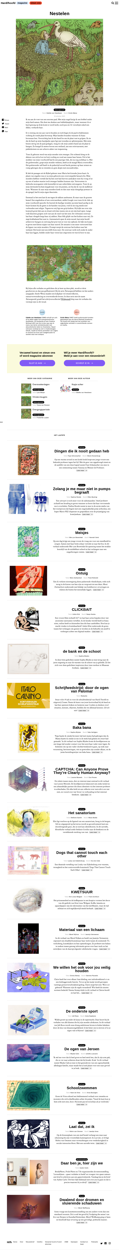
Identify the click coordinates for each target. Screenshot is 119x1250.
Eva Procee (93, 777)
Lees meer (80, 470)
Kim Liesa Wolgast (75, 897)
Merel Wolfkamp (84, 1208)
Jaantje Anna (93, 1131)
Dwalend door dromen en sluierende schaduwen (82, 1201)
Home (15, 1242)
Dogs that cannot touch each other (81, 854)
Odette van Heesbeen (54, 113)
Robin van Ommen (76, 1131)
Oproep (81, 684)
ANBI (66, 1242)
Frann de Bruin (94, 897)
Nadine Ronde (76, 497)
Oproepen (74, 1242)
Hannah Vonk (94, 537)
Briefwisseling (82, 1159)
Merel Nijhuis (74, 934)
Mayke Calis (74, 1054)
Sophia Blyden (84, 656)
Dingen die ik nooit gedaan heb (81, 451)
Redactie (84, 696)
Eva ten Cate (95, 861)
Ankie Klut (76, 614)
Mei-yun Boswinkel (76, 537)
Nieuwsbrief (30, 1242)
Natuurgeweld (59, 110)
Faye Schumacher (74, 456)
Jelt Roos (75, 1016)
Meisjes (81, 533)
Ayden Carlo (84, 1168)
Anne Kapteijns (90, 1016)
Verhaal (82, 447)
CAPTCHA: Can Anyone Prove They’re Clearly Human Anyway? (81, 771)
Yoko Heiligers (92, 732)
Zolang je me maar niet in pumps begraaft (82, 490)
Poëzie (81, 648)
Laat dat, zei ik (82, 1127)
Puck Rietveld (93, 578)
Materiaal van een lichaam (82, 930)
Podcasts (94, 1242)
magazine (22, 3)
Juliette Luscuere (92, 1054)
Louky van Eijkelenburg (76, 861)
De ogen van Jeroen (81, 1049)
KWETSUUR (82, 892)
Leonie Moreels (76, 777)
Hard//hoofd (8, 3)
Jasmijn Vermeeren (92, 934)
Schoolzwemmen (82, 1088)
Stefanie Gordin (76, 818)
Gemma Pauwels (92, 975)
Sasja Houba (90, 614)
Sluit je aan (35, 363)
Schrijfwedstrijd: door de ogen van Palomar (82, 689)
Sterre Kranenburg (93, 456)
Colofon (39, 1242)
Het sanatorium (81, 813)
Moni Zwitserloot (76, 578)
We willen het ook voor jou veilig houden (81, 969)
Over (21, 1242)
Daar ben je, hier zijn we (82, 1163)
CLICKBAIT (82, 609)
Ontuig (82, 573)
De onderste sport (82, 1011)
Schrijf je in (82, 363)
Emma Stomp (75, 975)
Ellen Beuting (92, 497)
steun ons (36, 3)
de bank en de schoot (82, 651)
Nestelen (59, 13)
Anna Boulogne (92, 1093)
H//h (9, 1242)
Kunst (82, 1196)
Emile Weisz (72, 113)
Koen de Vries (75, 1093)
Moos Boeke (92, 818)
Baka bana (82, 727)
